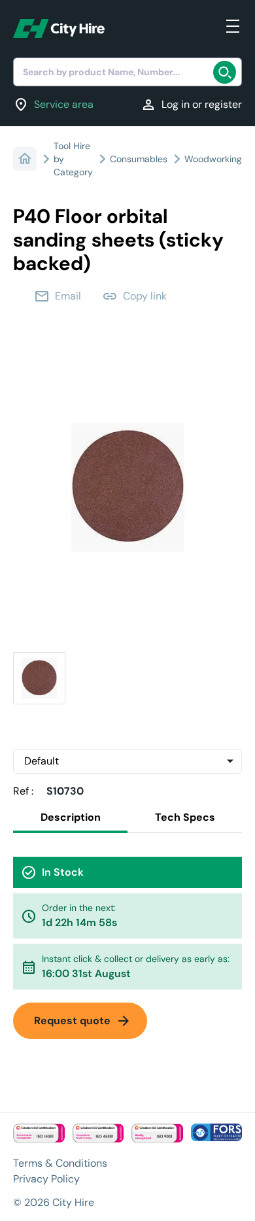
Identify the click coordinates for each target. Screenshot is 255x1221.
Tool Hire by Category (73, 159)
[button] (39, 678)
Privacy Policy (46, 1179)
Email (57, 296)
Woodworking (213, 159)
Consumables (138, 159)
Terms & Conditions (60, 1163)
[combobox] (127, 72)
